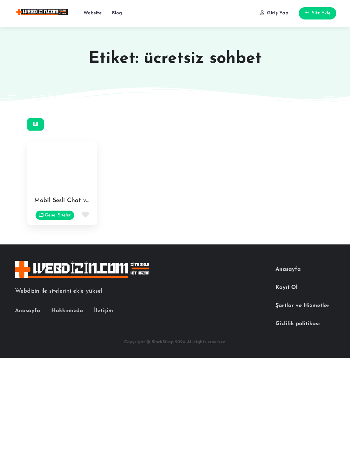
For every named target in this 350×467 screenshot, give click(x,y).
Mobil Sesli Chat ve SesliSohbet (78, 201)
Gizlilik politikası (297, 323)
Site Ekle (321, 13)
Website (92, 13)
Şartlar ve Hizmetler (302, 305)
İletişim (103, 310)
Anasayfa (27, 310)
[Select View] (35, 124)
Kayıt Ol (286, 287)
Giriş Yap (277, 13)
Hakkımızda (67, 310)
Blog (117, 13)
